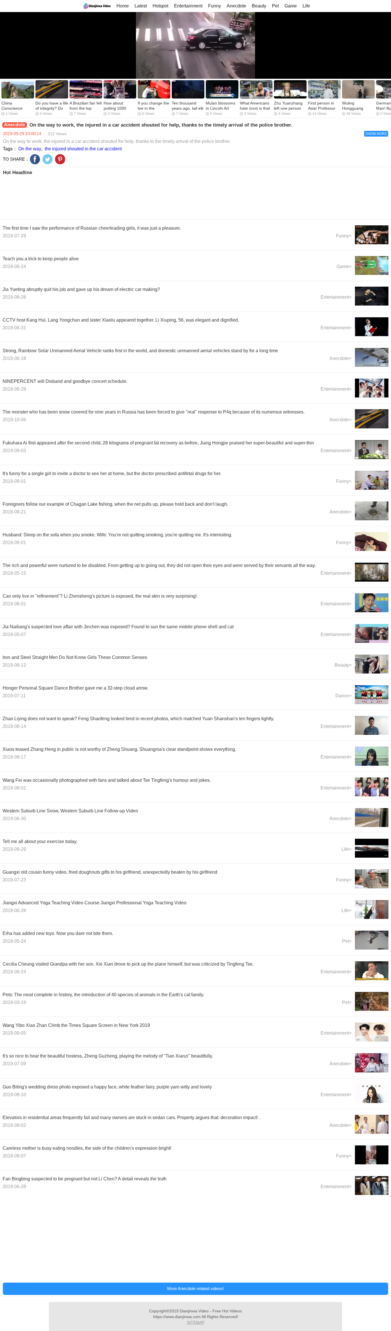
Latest (141, 5)
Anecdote (236, 5)
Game (291, 5)
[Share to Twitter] (47, 159)
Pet (275, 5)
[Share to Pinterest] (60, 159)
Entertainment (188, 5)
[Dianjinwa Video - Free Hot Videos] (97, 6)
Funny (214, 5)
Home (122, 5)
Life (306, 5)
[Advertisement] (174, 197)
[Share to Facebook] (35, 159)
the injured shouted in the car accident (83, 148)
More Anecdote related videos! (195, 1288)
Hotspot (160, 5)
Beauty (259, 5)
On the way (29, 148)
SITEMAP (195, 1322)
